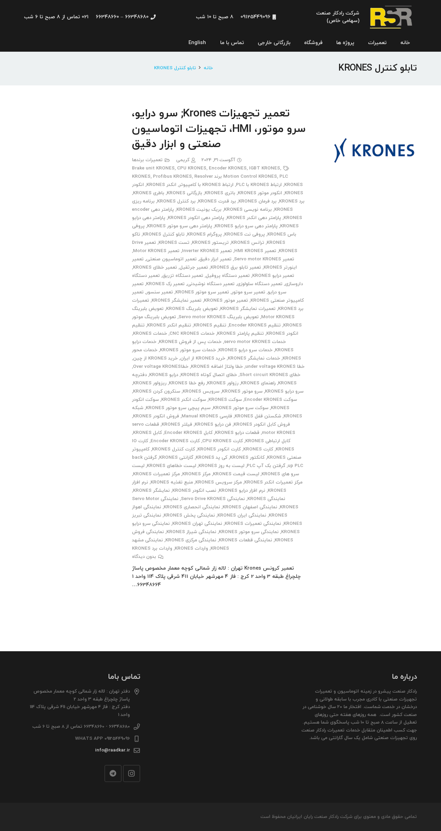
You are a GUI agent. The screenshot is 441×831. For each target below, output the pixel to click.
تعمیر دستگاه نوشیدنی (211, 284)
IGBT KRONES (264, 168)
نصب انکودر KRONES (194, 490)
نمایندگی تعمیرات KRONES (253, 523)
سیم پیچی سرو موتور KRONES (178, 408)
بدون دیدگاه (144, 556)
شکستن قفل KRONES (258, 416)
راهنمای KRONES (258, 383)
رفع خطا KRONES (187, 383)
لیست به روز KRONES (221, 466)
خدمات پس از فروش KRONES (190, 342)
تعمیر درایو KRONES (273, 275)
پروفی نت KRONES (244, 234)
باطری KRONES (148, 193)
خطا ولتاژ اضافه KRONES (217, 366)
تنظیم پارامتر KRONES (240, 333)
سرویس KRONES (201, 391)
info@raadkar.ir (112, 750)
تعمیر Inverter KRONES (207, 251)
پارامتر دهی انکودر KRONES (196, 218)
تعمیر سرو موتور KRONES (202, 292)
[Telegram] (113, 773)
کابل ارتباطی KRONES (267, 441)
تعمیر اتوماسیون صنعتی (171, 259)
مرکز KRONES (196, 474)
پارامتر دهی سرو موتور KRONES (179, 226)
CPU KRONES (191, 168)
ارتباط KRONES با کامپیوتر (206, 184)
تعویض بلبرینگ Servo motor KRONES (218, 317)
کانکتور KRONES (247, 457)
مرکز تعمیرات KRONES (156, 474)
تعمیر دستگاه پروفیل (228, 275)
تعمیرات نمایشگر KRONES (248, 308)
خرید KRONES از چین (155, 358)
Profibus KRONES (172, 176)
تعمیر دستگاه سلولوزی (260, 284)
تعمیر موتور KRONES (226, 300)
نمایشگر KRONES (151, 490)
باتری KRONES (220, 193)
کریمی (182, 160)
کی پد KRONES (211, 457)
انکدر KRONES (161, 184)
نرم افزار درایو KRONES (242, 490)
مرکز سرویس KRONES (218, 482)
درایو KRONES (163, 375)
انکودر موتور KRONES (260, 193)
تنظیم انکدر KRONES (169, 325)
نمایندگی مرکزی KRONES (190, 540)
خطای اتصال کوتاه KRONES (209, 375)
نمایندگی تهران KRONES (197, 523)
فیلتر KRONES (177, 424)
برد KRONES (292, 201)
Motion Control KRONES (250, 176)
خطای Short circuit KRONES (269, 375)
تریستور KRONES (210, 242)
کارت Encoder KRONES (175, 441)
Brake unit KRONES (153, 168)
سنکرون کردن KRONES (156, 391)
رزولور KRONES (222, 383)
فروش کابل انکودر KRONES (262, 424)
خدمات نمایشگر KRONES (254, 358)
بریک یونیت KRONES (199, 209)
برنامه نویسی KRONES (248, 209)
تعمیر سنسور (159, 292)
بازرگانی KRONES (184, 193)
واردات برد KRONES (152, 548)
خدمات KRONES (150, 333)
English (197, 42)
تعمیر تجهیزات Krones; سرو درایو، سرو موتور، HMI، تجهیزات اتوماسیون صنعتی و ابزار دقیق (218, 129)
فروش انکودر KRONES (156, 416)
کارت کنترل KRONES (173, 449)
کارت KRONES (258, 449)
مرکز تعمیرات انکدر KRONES (273, 482)
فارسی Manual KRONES (207, 416)
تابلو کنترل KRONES (164, 234)
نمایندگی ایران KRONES (241, 515)
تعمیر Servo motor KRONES (264, 259)
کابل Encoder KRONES (188, 432)
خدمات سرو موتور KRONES (188, 350)
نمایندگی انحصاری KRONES (192, 507)
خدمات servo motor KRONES (255, 342)
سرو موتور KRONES (242, 391)
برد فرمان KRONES (257, 201)
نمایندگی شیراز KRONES (191, 532)
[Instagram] (131, 773)
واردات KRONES (191, 548)
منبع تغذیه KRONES (172, 482)
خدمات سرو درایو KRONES (245, 350)
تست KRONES (173, 242)
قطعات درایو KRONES (237, 432)
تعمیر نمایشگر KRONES (177, 300)
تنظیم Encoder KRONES (255, 325)
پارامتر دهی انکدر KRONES (254, 218)
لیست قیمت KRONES (236, 474)
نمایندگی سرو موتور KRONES (249, 532)
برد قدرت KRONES (217, 201)
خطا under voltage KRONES (275, 366)
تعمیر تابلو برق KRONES (236, 267)
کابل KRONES (147, 432)
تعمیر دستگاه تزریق (182, 275)
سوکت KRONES (225, 399)
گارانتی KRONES (176, 457)
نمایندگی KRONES (266, 499)
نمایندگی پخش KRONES (189, 515)
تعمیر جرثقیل (194, 267)
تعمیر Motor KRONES (156, 251)
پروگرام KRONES (204, 234)
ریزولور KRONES (149, 383)
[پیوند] (392, 17)
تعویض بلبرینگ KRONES (192, 308)
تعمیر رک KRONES (165, 284)
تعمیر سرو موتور (248, 292)
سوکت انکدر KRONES (183, 399)
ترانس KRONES (247, 242)
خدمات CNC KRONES (192, 333)
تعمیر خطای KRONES (155, 267)
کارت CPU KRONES (222, 441)
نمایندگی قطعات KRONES (245, 540)
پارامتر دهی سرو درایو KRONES (246, 226)
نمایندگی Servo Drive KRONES (213, 499)
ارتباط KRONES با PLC (259, 184)
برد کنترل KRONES (176, 201)
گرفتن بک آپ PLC (266, 466)
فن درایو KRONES (213, 424)
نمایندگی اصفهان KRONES (250, 507)
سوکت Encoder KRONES (270, 399)
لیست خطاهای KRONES (171, 466)
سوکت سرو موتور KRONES (240, 408)
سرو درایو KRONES (284, 391)
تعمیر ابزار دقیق (215, 259)
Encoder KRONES (228, 168)
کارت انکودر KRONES (219, 449)
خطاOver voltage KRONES (160, 366)
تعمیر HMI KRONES (255, 251)
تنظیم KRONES (210, 325)
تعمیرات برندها (147, 160)
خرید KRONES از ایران (202, 358)
